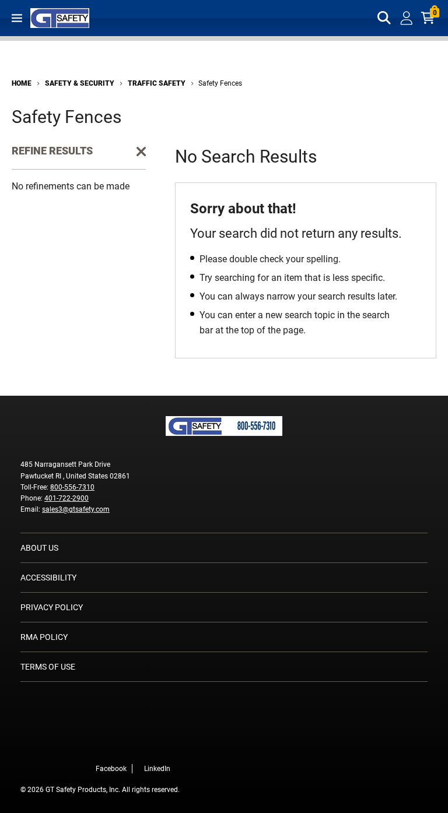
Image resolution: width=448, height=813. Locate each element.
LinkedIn (157, 769)
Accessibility (48, 577)
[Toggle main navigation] (17, 18)
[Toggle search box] (384, 18)
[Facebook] (156, 743)
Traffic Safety (157, 83)
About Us (39, 547)
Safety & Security (79, 83)
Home (22, 83)
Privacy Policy (51, 607)
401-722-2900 (66, 498)
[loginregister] (407, 18)
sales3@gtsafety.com (76, 509)
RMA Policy (44, 637)
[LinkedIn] (174, 743)
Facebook (111, 769)
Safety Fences (220, 83)
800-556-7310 (72, 487)
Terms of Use (47, 666)
